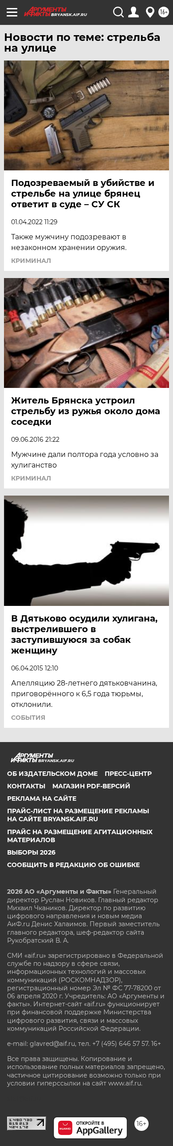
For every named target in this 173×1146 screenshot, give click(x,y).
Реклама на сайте (41, 799)
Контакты (26, 786)
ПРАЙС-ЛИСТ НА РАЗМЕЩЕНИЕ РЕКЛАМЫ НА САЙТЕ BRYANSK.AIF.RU (78, 815)
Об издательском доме (52, 774)
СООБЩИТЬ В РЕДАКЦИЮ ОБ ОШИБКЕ (73, 865)
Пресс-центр (128, 774)
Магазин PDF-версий (91, 786)
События (28, 717)
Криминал (31, 261)
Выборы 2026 (31, 852)
